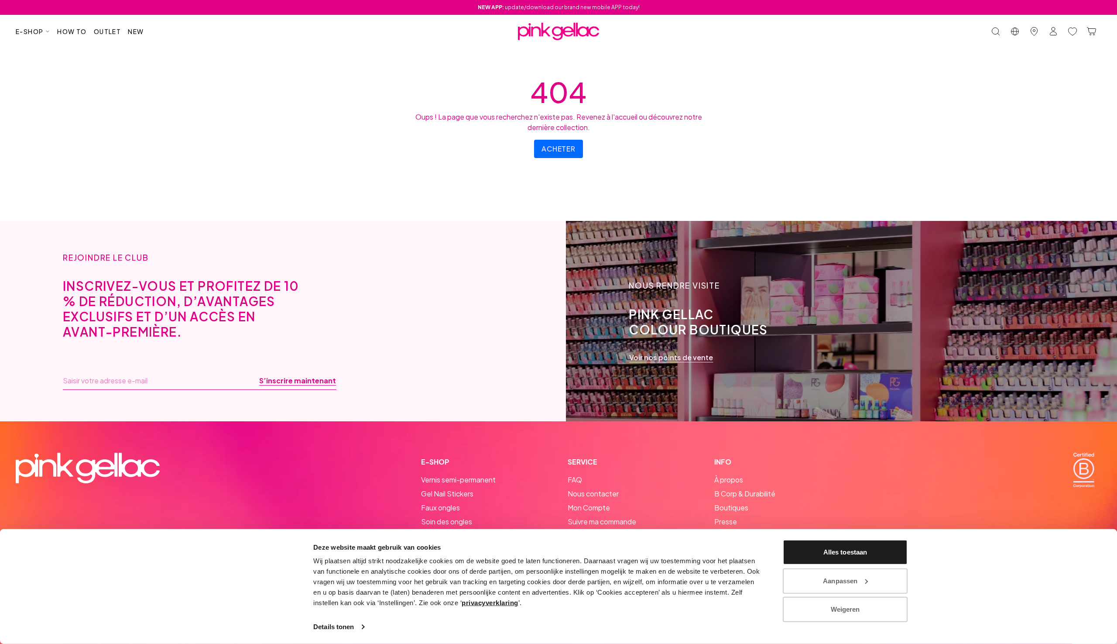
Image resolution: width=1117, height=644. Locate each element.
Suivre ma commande (602, 521)
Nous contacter (593, 493)
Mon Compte (589, 507)
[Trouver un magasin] (1034, 31)
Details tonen (333, 626)
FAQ (575, 479)
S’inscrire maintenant (297, 381)
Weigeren (845, 609)
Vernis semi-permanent (458, 479)
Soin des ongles (446, 521)
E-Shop (29, 31)
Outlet (107, 31)
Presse (725, 521)
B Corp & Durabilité (744, 493)
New (136, 31)
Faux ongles (440, 507)
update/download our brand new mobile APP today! (559, 7)
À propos (728, 479)
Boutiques (731, 507)
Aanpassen (840, 580)
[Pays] (1015, 31)
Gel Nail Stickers (447, 493)
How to (71, 31)
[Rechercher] (995, 31)
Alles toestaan (845, 552)
